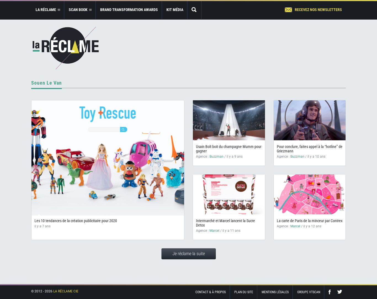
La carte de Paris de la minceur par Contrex (310, 221)
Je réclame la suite (188, 253)
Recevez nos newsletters (318, 9)
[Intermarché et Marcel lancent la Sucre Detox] (229, 194)
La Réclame (66, 48)
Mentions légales (275, 292)
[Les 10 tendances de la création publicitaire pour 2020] (107, 158)
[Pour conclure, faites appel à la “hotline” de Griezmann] (310, 120)
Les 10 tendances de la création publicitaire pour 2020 (75, 221)
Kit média (174, 9)
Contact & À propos (210, 292)
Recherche (194, 10)
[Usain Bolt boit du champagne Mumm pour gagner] (229, 120)
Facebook (330, 292)
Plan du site (243, 292)
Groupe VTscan (308, 292)
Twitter (339, 292)
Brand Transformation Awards (129, 9)
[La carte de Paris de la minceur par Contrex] (310, 194)
